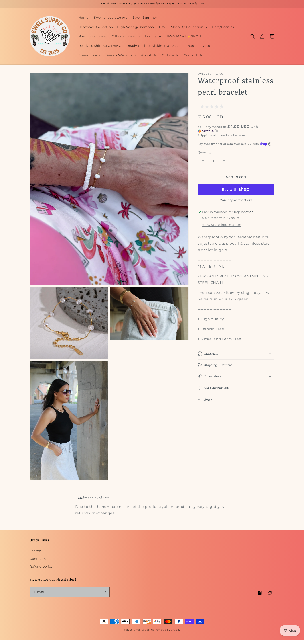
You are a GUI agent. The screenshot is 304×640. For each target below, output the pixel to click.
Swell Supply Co (144, 629)
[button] (188, 27)
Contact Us (39, 559)
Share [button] (207, 400)
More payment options (236, 200)
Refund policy (41, 566)
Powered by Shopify (167, 629)
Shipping (204, 135)
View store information (221, 225)
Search (35, 551)
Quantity (204, 152)
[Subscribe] (104, 592)
